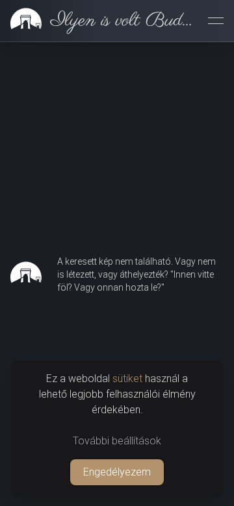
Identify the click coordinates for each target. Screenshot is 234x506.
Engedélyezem (117, 472)
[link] (99, 20)
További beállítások (117, 441)
